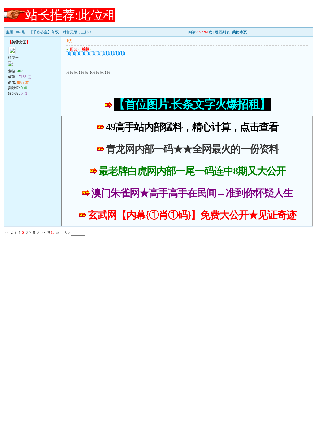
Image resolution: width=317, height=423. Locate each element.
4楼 (69, 41)
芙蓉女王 (18, 42)
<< (7, 232)
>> (43, 232)
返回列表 (222, 32)
